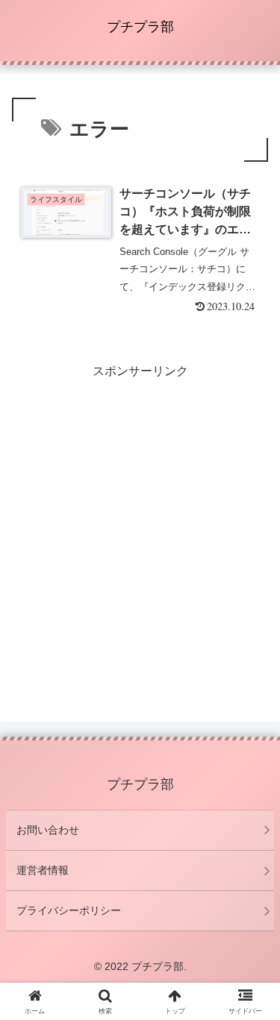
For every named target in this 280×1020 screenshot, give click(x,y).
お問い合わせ (47, 830)
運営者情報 (42, 870)
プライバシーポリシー (68, 910)
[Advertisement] (140, 522)
